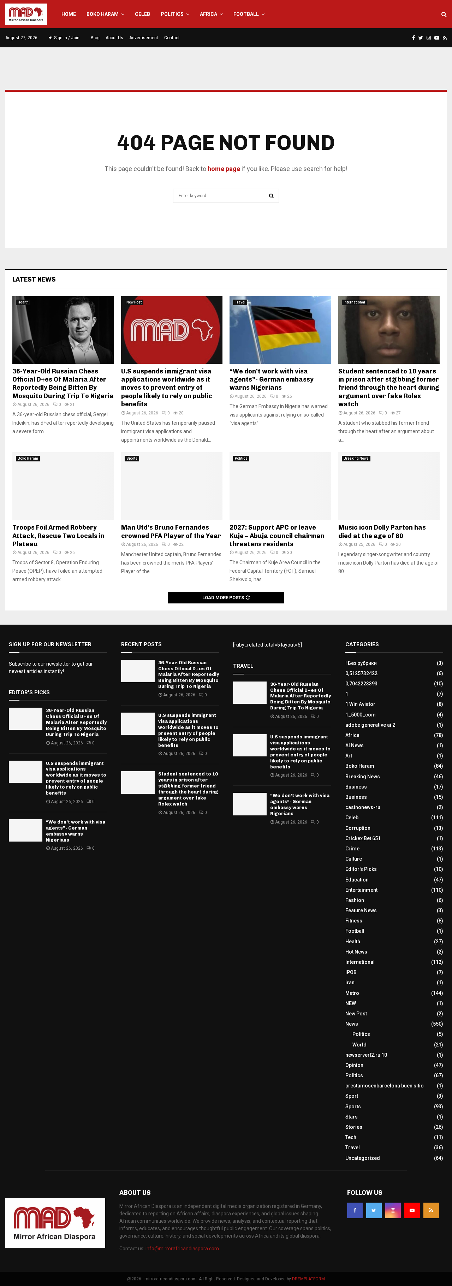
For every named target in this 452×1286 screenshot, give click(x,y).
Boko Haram (103, 14)
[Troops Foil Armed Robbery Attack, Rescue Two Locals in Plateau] (63, 486)
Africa (208, 14)
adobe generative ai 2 (370, 725)
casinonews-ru (362, 807)
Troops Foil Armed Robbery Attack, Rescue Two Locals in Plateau (58, 536)
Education (357, 880)
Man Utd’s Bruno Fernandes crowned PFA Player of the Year (171, 531)
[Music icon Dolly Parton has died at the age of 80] (389, 486)
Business (356, 787)
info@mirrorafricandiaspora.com (182, 1248)
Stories (353, 1127)
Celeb (142, 14)
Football (246, 14)
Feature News (361, 910)
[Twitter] (374, 1210)
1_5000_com (360, 715)
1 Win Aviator (360, 704)
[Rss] (431, 1210)
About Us (114, 37)
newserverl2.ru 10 (366, 1055)
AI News (354, 745)
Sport (351, 1096)
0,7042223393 (361, 683)
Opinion (354, 1065)
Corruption (357, 828)
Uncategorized (362, 1158)
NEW (350, 1003)
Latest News (34, 279)
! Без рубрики (361, 663)
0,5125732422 (361, 673)
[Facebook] (355, 1210)
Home (68, 14)
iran (350, 982)
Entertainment (361, 890)
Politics (172, 14)
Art (348, 756)
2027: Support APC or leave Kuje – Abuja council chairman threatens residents (277, 536)
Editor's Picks (361, 869)
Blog (95, 37)
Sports (131, 458)
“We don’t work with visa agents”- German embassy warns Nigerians (272, 379)
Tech (350, 1137)
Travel (240, 302)
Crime (352, 848)
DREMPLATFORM (308, 1278)
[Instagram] (393, 1210)
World (359, 1045)
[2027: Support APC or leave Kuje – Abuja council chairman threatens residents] (280, 486)
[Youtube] (412, 1210)
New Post (134, 302)
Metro (352, 993)
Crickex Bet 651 (363, 838)
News (351, 1024)
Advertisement (143, 37)
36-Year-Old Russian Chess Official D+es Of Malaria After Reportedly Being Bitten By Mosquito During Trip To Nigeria (63, 383)
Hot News (356, 952)
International (354, 302)
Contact (172, 37)
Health (23, 302)
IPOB (351, 972)
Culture (353, 859)
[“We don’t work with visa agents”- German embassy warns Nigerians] (280, 330)
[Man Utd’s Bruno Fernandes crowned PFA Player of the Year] (172, 486)
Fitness (353, 921)
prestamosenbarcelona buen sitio (384, 1086)
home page (224, 168)
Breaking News (356, 458)
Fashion (354, 900)
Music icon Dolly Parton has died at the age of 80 (382, 531)
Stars (351, 1117)
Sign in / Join (66, 37)
